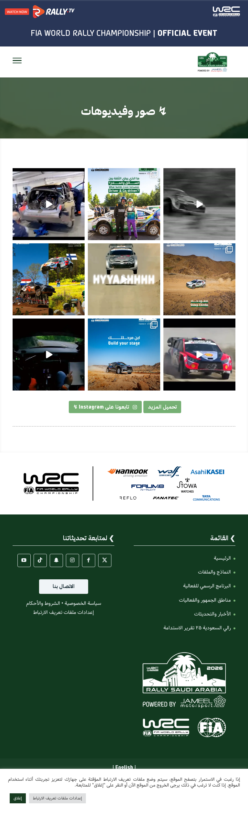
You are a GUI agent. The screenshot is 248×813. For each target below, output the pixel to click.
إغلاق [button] (18, 798)
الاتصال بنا (64, 586)
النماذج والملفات (214, 572)
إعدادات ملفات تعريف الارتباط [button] (63, 612)
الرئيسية (222, 558)
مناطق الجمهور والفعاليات (205, 600)
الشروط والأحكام (43, 603)
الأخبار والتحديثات (212, 614)
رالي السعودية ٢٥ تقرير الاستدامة (197, 628)
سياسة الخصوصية (83, 603)
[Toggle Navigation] (17, 61)
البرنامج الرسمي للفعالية (207, 586)
